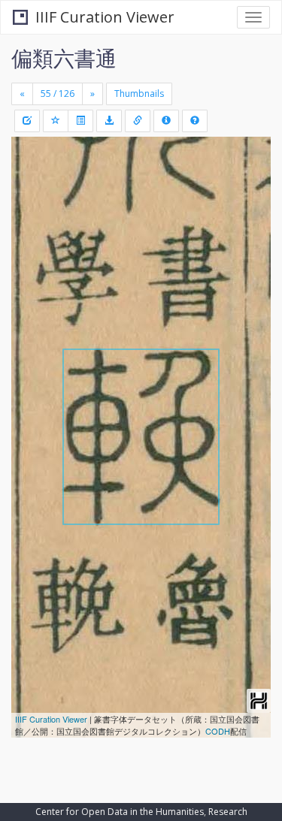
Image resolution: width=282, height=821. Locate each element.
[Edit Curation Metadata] (27, 121)
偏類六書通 (64, 58)
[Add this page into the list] (55, 121)
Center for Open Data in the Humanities (119, 811)
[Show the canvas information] (137, 121)
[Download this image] (109, 121)
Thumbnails (139, 93)
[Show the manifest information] (166, 121)
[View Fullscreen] (31, 212)
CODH (217, 731)
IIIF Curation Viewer (104, 17)
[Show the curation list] (80, 121)
